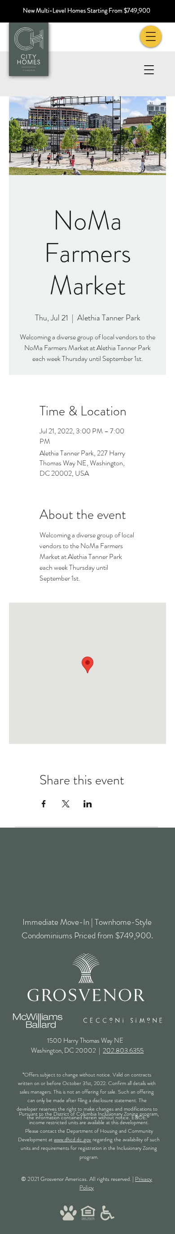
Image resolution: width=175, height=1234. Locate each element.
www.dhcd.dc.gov (72, 1139)
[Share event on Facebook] (43, 803)
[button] (149, 69)
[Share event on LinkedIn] (87, 803)
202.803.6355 (123, 1050)
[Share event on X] (65, 803)
